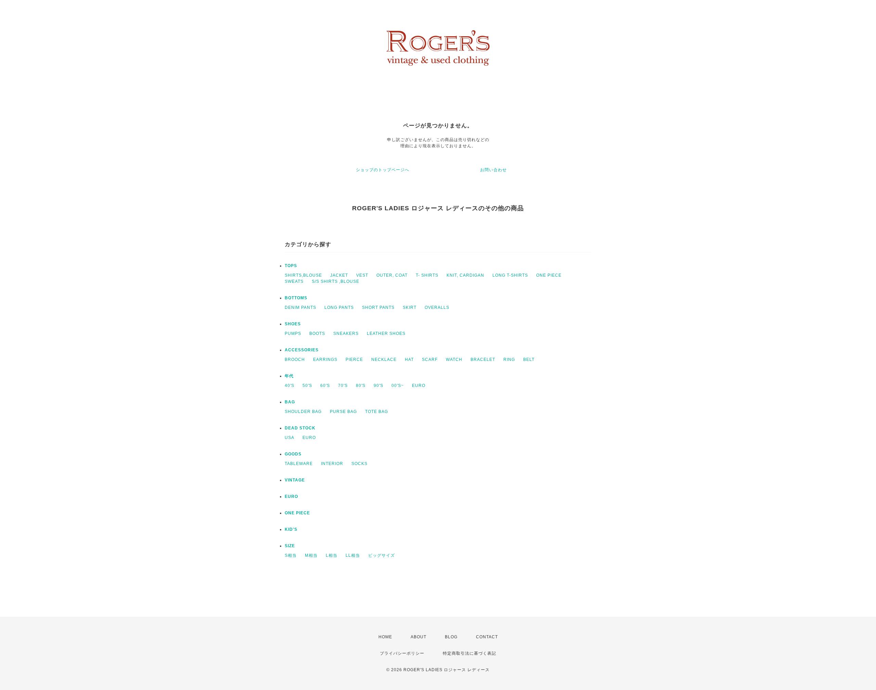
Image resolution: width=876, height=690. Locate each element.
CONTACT (487, 637)
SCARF (430, 359)
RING (509, 359)
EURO (418, 385)
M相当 (311, 555)
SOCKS (359, 463)
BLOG (451, 637)
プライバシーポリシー (402, 653)
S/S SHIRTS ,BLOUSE (335, 281)
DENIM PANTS (300, 307)
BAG (290, 402)
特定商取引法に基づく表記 (469, 653)
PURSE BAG (343, 411)
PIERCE (354, 359)
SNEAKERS (346, 333)
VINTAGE (295, 480)
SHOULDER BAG (303, 411)
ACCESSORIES (302, 350)
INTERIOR (332, 463)
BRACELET (483, 359)
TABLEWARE (299, 463)
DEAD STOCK (300, 428)
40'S (289, 385)
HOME (385, 637)
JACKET (339, 275)
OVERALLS (437, 307)
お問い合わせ (493, 169)
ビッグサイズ (381, 555)
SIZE (290, 545)
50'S (307, 385)
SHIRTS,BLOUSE (303, 275)
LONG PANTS (339, 307)
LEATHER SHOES (386, 333)
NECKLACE (384, 359)
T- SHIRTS (427, 275)
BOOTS (317, 333)
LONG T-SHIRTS (510, 275)
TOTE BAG (376, 411)
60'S (325, 385)
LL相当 (353, 555)
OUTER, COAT (392, 275)
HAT (409, 359)
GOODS (293, 454)
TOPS (291, 265)
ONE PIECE (549, 275)
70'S (343, 385)
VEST (362, 275)
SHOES (293, 324)
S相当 (291, 555)
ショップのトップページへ (382, 169)
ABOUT (418, 637)
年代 (289, 376)
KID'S (291, 529)
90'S (378, 385)
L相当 (331, 555)
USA (289, 437)
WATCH (454, 359)
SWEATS (294, 281)
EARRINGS (325, 359)
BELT (528, 359)
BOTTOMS (296, 298)
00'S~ (397, 385)
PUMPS (293, 333)
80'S (360, 385)
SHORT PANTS (378, 307)
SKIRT (409, 307)
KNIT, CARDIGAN (465, 275)
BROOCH (295, 359)
